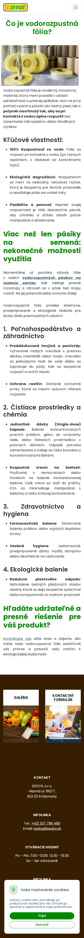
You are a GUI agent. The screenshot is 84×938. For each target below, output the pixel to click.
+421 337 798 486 (45, 823)
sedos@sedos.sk (47, 828)
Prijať (42, 916)
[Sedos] (15, 7)
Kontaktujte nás (17, 638)
